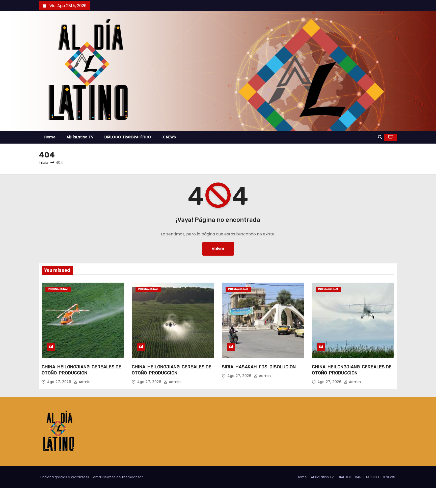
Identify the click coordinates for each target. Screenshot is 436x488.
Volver (218, 249)
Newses (109, 477)
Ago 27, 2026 (59, 381)
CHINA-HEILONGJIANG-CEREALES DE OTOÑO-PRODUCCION (81, 370)
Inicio (43, 162)
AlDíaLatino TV (80, 137)
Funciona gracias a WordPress (64, 477)
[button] (380, 137)
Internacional (58, 289)
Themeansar (132, 477)
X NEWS (169, 137)
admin (84, 381)
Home (50, 137)
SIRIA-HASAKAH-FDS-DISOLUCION (259, 367)
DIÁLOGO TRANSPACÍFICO (127, 137)
